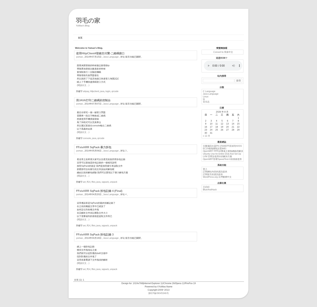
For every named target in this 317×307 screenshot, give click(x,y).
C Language (209, 91)
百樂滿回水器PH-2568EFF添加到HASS (222, 146)
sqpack (105, 182)
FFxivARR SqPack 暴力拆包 (93, 147)
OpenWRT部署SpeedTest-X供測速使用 (222, 159)
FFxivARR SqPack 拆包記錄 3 (95, 234)
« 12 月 (206, 136)
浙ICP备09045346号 (158, 293)
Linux (205, 96)
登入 (205, 169)
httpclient (94, 91)
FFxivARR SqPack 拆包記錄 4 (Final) (99, 190)
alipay (86, 91)
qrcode (115, 91)
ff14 (88, 182)
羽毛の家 (88, 19)
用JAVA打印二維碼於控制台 (93, 100)
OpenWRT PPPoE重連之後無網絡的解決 (223, 151)
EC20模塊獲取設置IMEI (214, 148)
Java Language (111, 57)
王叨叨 (206, 187)
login (107, 91)
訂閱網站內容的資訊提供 (215, 171)
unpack (113, 182)
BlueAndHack (210, 189)
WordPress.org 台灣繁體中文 (217, 177)
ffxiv (93, 182)
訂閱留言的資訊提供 (213, 174)
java (102, 91)
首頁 (80, 37)
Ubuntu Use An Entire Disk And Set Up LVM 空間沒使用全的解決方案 (222, 155)
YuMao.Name (165, 286)
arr (84, 182)
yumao (79, 57)
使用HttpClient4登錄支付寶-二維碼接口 (100, 53)
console (87, 138)
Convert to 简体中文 (223, 52)
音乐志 (206, 101)
